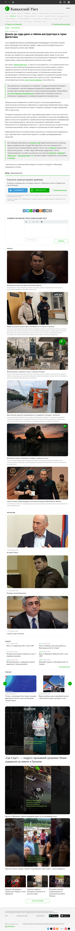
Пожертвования (40, 915)
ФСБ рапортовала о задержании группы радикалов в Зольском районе (20, 663)
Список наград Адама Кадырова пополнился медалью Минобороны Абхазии (34, 501)
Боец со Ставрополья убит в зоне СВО (20, 646)
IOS (39, 143)
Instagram (61, 153)
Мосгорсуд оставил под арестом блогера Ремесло (24, 285)
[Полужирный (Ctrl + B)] (26, 221)
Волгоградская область (58, 13)
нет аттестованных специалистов (20, 93)
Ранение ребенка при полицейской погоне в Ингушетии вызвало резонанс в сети (54, 697)
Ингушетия (20, 16)
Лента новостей (16, 27)
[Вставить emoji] (41, 221)
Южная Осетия (28, 21)
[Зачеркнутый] (37, 221)
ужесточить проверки (33, 80)
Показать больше (37, 901)
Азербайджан (26, 13)
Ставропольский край (11, 21)
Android (33, 143)
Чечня (20, 21)
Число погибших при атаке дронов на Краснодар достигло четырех (52, 647)
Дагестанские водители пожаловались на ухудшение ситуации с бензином (33, 415)
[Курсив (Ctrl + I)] (29, 221)
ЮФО (44, 21)
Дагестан (13, 16)
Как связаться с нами (21, 915)
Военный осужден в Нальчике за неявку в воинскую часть (27, 458)
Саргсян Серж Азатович (15, 633)
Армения (34, 13)
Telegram (52, 148)
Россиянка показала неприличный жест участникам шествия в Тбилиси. (57, 892)
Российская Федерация (23, 18)
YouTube (12, 158)
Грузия (7, 16)
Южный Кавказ (37, 21)
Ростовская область (36, 18)
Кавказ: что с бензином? (14, 24)
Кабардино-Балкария (30, 16)
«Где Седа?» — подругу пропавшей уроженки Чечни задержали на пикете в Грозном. (35, 759)
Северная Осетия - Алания (50, 18)
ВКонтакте (12, 155)
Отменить (61, 241)
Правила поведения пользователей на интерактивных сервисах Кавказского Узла (43, 923)
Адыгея (20, 13)
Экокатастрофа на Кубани (62, 24)
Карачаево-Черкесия (50, 16)
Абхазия (7, 13)
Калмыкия (40, 16)
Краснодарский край (63, 16)
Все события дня (64, 667)
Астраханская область (44, 13)
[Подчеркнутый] (33, 221)
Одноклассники (24, 155)
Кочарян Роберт (12, 552)
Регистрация (31, 240)
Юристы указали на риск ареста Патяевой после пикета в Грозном (30, 326)
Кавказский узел (20, 65)
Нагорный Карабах (10, 18)
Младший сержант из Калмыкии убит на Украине (53, 663)
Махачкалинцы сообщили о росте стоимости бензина (26, 372)
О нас (6, 915)
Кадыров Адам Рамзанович (16, 593)
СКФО (60, 18)
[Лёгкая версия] (13, 2)
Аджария (13, 13)
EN (9, 1)
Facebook (52, 153)
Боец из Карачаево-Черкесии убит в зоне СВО (53, 655)
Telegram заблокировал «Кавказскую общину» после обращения (15, 891)
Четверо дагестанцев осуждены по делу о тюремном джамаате (21, 655)
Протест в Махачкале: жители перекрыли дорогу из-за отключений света (31, 816)
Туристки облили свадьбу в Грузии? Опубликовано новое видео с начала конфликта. (35, 869)
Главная (7, 27)
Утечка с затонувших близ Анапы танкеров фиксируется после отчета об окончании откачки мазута (20, 698)
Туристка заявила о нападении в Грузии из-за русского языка (36, 891)
